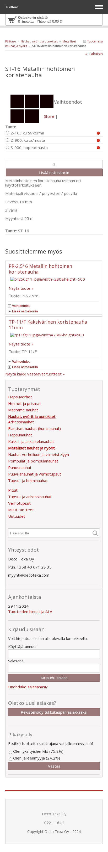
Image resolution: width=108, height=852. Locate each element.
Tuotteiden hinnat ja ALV (30, 611)
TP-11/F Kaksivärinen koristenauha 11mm (48, 325)
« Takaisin (94, 53)
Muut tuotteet (21, 509)
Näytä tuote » (21, 288)
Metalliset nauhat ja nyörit (31, 447)
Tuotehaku (94, 41)
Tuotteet (12, 7)
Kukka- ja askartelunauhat (31, 441)
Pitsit (13, 490)
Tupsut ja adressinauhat (30, 496)
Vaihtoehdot (21, 306)
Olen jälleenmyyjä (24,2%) (36, 758)
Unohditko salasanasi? (28, 686)
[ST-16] (54, 85)
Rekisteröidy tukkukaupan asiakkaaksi (54, 712)
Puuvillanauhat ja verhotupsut (34, 474)
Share (49, 116)
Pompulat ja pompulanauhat (33, 461)
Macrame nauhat (23, 409)
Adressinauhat (21, 421)
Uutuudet (16, 516)
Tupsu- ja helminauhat (28, 480)
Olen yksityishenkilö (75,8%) (38, 751)
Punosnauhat (19, 467)
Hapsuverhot (20, 396)
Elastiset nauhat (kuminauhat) (34, 428)
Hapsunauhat (20, 434)
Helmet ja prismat (24, 403)
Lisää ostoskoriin (25, 311)
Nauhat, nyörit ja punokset (39, 41)
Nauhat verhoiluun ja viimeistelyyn (38, 454)
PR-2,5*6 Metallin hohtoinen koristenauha (40, 269)
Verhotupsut (19, 503)
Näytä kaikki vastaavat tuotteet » (35, 373)
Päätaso (10, 41)
